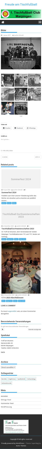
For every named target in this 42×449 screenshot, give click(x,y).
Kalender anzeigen (34, 329)
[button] (2, 329)
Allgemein (10, 239)
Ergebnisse (12, 379)
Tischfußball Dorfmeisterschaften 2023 (21, 215)
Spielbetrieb (21, 379)
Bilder (11, 151)
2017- (3, 301)
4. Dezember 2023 (8, 226)
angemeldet (12, 311)
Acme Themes (21, 446)
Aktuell (4, 203)
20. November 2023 (8, 295)
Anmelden (4, 396)
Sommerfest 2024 (21, 179)
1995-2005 (6, 151)
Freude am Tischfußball (21, 4)
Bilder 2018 (22, 239)
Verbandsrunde (6, 383)
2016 (37, 157)
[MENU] (39, 22)
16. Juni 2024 (6, 190)
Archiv (5, 157)
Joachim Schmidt (18, 35)
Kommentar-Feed (7, 403)
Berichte (4, 379)
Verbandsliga (31, 379)
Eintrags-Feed (6, 400)
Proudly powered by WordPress (12, 443)
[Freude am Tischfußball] (3, 22)
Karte (3, 352)
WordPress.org (6, 407)
